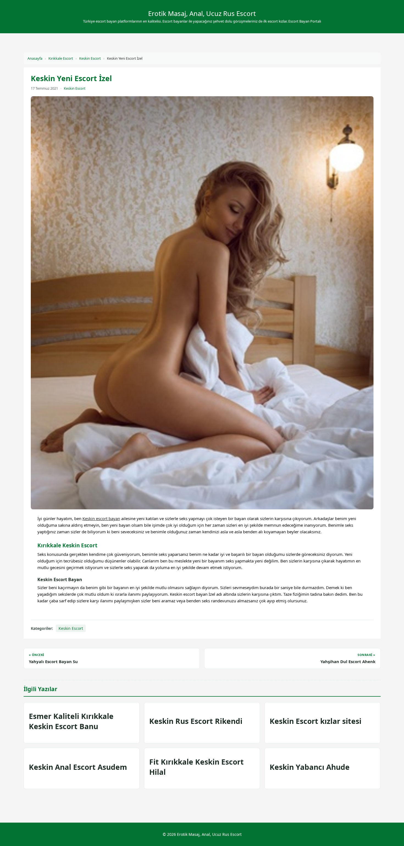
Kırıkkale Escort (60, 58)
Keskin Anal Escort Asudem (78, 767)
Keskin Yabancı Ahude (310, 767)
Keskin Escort (90, 58)
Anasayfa (34, 58)
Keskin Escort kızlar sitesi (315, 721)
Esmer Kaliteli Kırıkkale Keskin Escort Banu (71, 721)
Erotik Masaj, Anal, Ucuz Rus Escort (202, 13)
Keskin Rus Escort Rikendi (195, 721)
